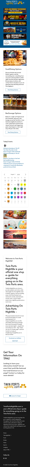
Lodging (5, 447)
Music (4, 442)
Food (4, 437)
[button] (23, 3)
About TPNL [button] (6, 449)
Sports (5, 445)
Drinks (5, 440)
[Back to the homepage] (14, 3)
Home (4, 433)
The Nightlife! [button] (6, 435)
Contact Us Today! (16, 396)
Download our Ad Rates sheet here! (15, 339)
